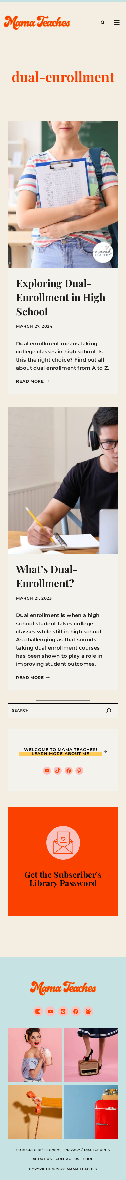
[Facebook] (76, 1011)
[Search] (108, 710)
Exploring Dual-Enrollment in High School (61, 297)
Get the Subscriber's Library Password (62, 878)
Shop (88, 1159)
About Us (42, 1159)
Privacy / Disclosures (87, 1150)
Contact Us (67, 1159)
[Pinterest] (63, 1011)
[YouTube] (50, 1011)
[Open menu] (116, 22)
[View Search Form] (103, 23)
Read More (33, 381)
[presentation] (63, 194)
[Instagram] (38, 1011)
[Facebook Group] (88, 1011)
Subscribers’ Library (38, 1150)
